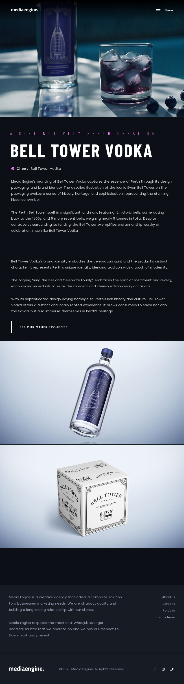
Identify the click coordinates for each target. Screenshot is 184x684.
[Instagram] (163, 669)
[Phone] (172, 669)
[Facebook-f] (155, 669)
